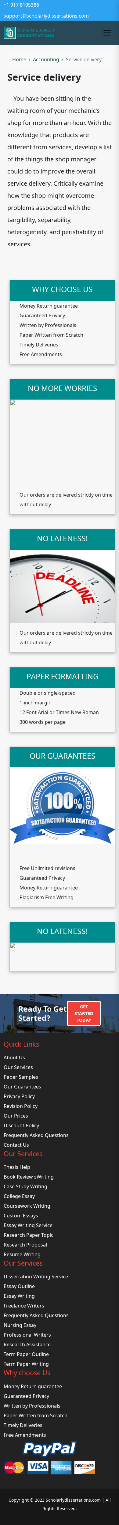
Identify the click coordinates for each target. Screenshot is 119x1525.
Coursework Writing (27, 1206)
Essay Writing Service (28, 1225)
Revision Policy (21, 1106)
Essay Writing (19, 1296)
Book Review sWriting (29, 1176)
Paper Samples (21, 1077)
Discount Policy (21, 1125)
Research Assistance (27, 1344)
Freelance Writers (24, 1305)
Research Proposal (25, 1244)
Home (19, 59)
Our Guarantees (22, 1086)
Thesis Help (17, 1167)
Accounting (46, 59)
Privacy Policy (19, 1096)
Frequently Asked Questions (36, 1135)
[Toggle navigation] (107, 33)
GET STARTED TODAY (83, 1013)
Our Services (18, 1067)
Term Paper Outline (26, 1354)
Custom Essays (21, 1215)
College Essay (19, 1196)
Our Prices (16, 1115)
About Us (14, 1057)
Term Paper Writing (26, 1364)
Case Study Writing (25, 1186)
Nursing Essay (20, 1325)
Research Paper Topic (28, 1235)
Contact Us (16, 1145)
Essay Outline (19, 1286)
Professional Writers (27, 1334)
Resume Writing (22, 1254)
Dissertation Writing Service (36, 1276)
